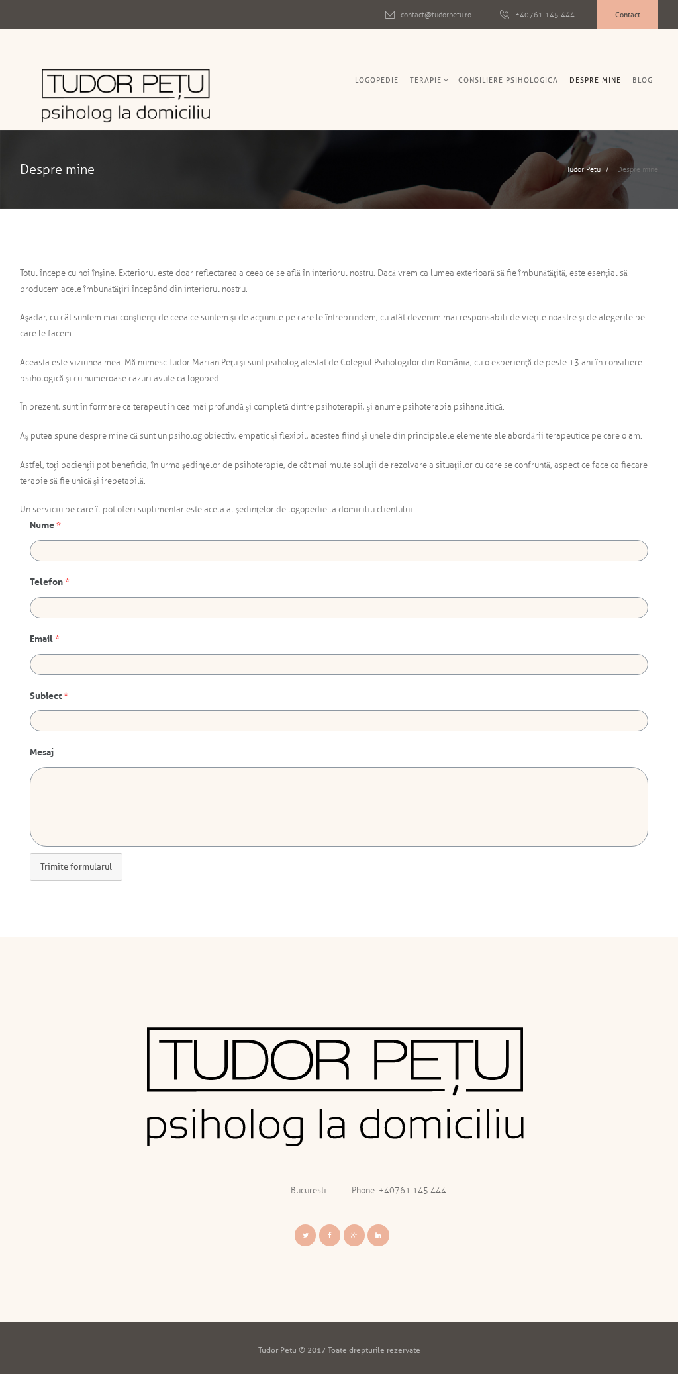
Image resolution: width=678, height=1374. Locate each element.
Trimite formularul (76, 866)
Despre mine (595, 80)
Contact (627, 14)
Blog (642, 80)
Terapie (426, 80)
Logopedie (377, 80)
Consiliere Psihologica (508, 80)
